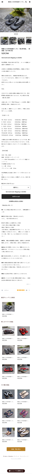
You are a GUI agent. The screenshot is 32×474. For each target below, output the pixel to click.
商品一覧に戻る (16, 449)
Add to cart (16, 196)
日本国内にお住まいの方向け (16, 201)
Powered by (14, 458)
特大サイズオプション (8, 183)
